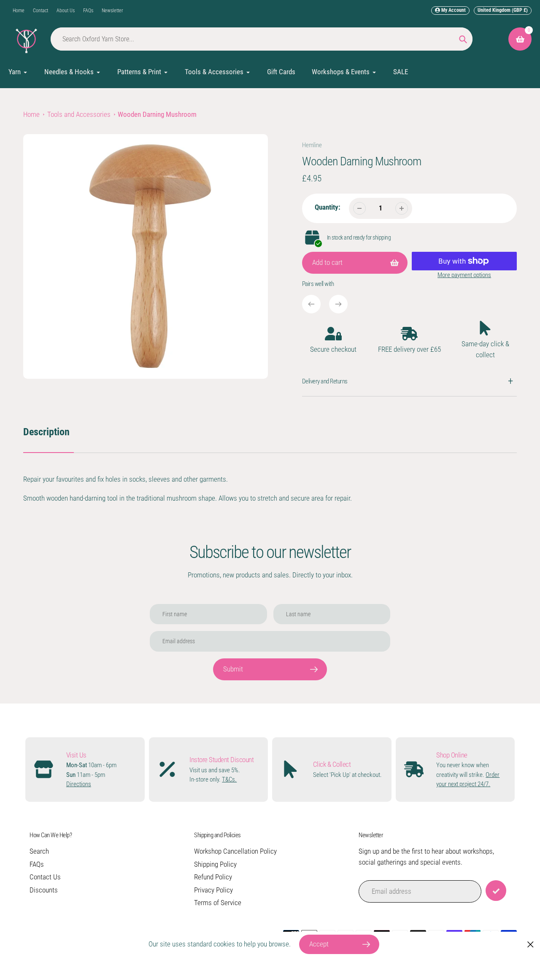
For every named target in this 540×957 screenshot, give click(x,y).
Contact (40, 10)
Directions (78, 784)
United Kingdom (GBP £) (503, 10)
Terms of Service (217, 902)
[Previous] (311, 304)
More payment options (464, 275)
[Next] (338, 304)
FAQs (88, 10)
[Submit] (496, 890)
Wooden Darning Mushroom (157, 114)
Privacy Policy (213, 890)
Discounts (44, 890)
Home (18, 10)
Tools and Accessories (79, 114)
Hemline (312, 145)
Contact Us (45, 877)
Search (39, 851)
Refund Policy (213, 877)
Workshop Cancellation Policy (235, 851)
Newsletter (112, 10)
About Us (66, 10)
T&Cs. (229, 779)
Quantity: (327, 207)
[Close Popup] (530, 944)
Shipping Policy (215, 864)
